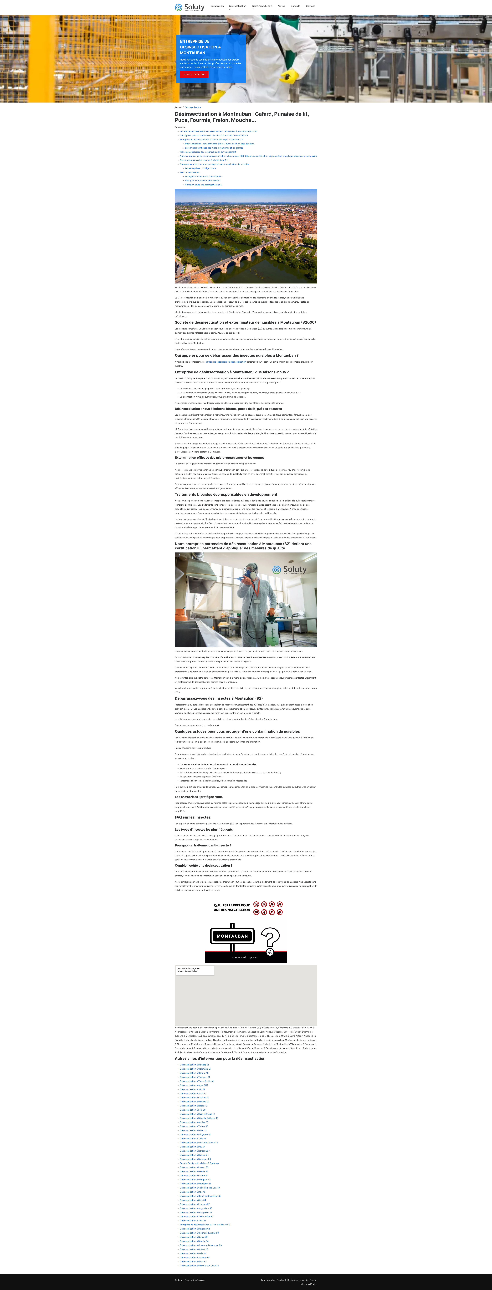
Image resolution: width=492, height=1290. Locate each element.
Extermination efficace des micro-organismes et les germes (214, 147)
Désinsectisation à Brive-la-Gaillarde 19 (199, 1118)
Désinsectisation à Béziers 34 (194, 1155)
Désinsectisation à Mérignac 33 (195, 1179)
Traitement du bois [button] (262, 6)
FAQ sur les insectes (189, 172)
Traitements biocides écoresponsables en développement (208, 152)
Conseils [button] (295, 6)
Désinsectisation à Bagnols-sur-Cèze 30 (199, 1265)
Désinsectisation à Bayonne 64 (195, 1228)
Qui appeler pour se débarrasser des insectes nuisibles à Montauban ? (214, 135)
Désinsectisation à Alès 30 (193, 1220)
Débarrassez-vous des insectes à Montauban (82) (204, 160)
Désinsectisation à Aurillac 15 (194, 1122)
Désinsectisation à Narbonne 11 (195, 1151)
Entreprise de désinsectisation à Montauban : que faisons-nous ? (211, 139)
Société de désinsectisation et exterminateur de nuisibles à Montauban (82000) (218, 131)
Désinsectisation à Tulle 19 (193, 1138)
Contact (310, 6)
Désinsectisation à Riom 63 (193, 1261)
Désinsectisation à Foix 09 (193, 1110)
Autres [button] (281, 6)
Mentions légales (309, 1284)
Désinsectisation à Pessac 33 (194, 1167)
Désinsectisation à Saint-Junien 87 (196, 1216)
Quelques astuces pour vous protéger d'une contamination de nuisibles (214, 164)
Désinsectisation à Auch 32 (193, 1093)
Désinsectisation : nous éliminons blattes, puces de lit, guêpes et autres (219, 143)
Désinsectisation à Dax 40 (192, 1192)
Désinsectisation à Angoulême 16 (196, 1208)
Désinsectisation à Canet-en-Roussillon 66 (200, 1196)
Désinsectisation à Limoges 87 (195, 1204)
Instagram (293, 1280)
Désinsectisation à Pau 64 (192, 1146)
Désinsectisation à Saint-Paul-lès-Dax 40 (200, 1187)
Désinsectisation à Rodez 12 (193, 1105)
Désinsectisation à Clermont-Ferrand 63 (199, 1233)
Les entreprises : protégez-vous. (201, 168)
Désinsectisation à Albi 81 (192, 1089)
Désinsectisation (193, 107)
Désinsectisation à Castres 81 (194, 1097)
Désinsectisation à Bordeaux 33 (195, 1159)
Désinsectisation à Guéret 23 (194, 1249)
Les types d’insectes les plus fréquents (204, 176)
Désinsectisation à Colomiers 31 (195, 1069)
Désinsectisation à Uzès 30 (193, 1253)
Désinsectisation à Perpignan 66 (195, 1183)
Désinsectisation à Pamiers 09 (194, 1101)
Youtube (271, 1280)
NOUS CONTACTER (194, 74)
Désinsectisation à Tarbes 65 (194, 1126)
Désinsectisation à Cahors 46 (194, 1073)
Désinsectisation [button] (237, 6)
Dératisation (217, 6)
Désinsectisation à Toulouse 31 (195, 1077)
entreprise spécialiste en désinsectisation (226, 361)
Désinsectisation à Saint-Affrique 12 (197, 1114)
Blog (262, 1280)
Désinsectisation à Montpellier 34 (196, 1212)
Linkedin (304, 1280)
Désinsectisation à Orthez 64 (194, 1175)
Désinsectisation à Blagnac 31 (194, 1064)
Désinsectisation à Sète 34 (193, 1200)
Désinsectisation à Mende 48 (194, 1171)
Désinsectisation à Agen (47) (194, 1085)
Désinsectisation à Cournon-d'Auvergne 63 (201, 1245)
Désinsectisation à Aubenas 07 (195, 1257)
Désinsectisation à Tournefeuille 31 (197, 1081)
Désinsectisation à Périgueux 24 (195, 1134)
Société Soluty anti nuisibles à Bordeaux (199, 1163)
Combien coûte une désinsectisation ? (203, 184)
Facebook (281, 1280)
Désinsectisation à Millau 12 (193, 1130)
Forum (313, 1280)
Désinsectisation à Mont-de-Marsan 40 (199, 1142)
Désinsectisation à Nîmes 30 (194, 1237)
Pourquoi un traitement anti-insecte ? (203, 180)
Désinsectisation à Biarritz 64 (194, 1241)
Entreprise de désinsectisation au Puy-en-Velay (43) (205, 1224)
